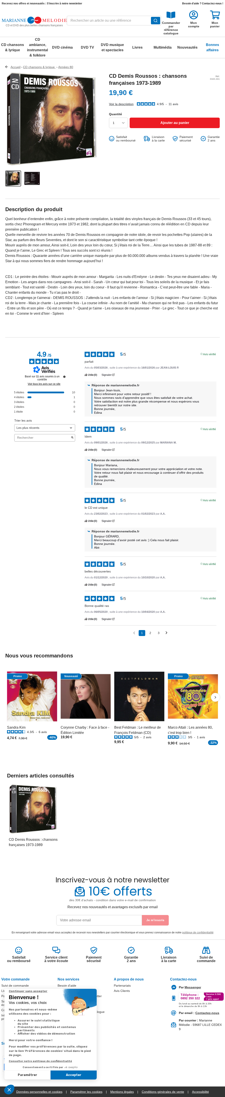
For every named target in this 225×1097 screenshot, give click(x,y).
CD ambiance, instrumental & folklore (37, 47)
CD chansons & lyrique (12, 47)
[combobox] (114, 22)
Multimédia (163, 47)
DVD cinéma (62, 47)
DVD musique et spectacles (112, 47)
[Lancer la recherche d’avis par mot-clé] (72, 438)
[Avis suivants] (166, 633)
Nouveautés (187, 47)
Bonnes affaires (212, 47)
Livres (137, 47)
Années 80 (65, 67)
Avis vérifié (209, 354)
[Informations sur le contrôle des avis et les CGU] (64, 376)
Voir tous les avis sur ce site (44, 383)
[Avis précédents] (134, 632)
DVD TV (87, 47)
